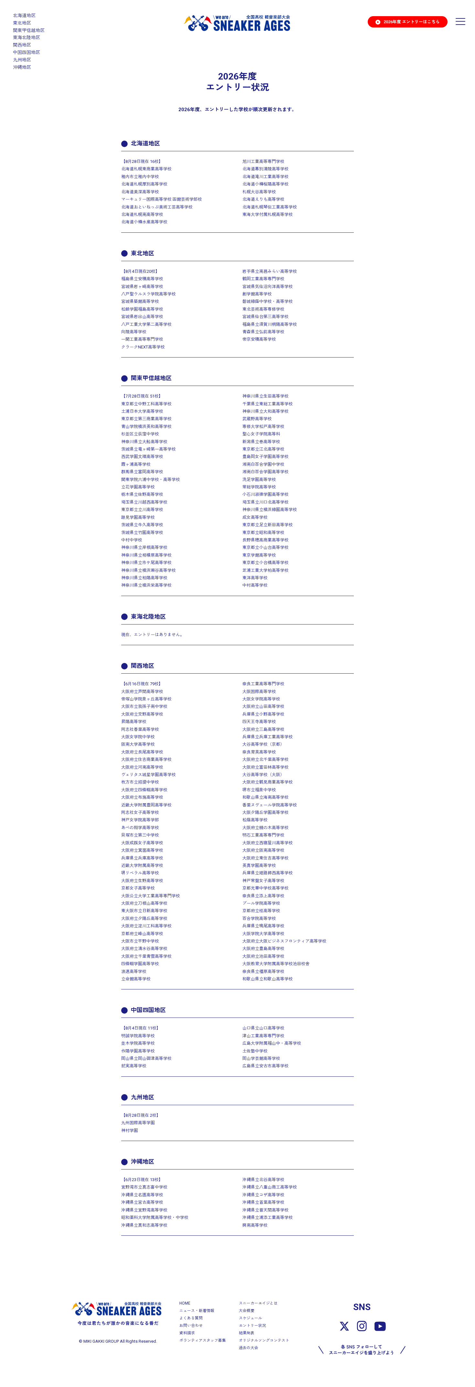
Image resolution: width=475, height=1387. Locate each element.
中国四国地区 (26, 52)
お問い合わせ (191, 1325)
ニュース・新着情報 (196, 1310)
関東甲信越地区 (29, 30)
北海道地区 (24, 15)
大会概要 (246, 1310)
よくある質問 (191, 1318)
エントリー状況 (252, 1325)
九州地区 (22, 59)
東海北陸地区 (26, 37)
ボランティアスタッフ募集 (202, 1340)
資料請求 (187, 1333)
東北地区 (22, 23)
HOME (184, 1303)
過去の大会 (248, 1348)
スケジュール (250, 1318)
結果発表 (246, 1333)
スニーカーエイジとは (258, 1303)
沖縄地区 (22, 67)
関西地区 (22, 45)
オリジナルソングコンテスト (264, 1340)
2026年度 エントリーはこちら (412, 21)
